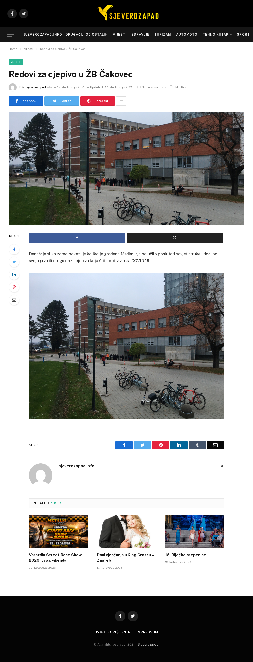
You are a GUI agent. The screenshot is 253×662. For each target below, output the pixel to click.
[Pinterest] (14, 287)
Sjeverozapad (148, 644)
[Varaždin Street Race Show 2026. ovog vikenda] (58, 532)
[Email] (14, 300)
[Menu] (10, 34)
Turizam (162, 34)
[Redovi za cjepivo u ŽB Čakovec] (126, 168)
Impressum (147, 632)
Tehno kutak (216, 34)
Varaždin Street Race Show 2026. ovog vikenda (55, 558)
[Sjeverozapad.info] (126, 13)
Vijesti (119, 34)
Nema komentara (154, 87)
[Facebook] (14, 249)
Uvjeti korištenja (112, 632)
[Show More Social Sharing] (121, 101)
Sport (243, 34)
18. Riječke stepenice (185, 555)
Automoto (186, 34)
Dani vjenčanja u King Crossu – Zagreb (125, 558)
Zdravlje (140, 34)
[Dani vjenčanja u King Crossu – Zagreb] (126, 532)
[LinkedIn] (14, 275)
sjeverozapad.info (39, 87)
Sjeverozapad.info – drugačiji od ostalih (66, 34)
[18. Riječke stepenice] (194, 532)
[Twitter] (14, 262)
